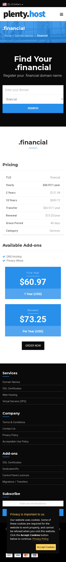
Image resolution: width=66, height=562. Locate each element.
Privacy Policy (10, 435)
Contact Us (9, 428)
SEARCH (33, 108)
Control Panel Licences (16, 475)
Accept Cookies (46, 547)
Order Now (33, 345)
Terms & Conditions (14, 422)
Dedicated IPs (11, 468)
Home (7, 35)
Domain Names (24, 35)
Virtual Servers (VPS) (14, 401)
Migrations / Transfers (15, 481)
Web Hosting (10, 394)
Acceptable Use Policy (16, 441)
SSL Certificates (12, 388)
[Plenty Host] (23, 14)
